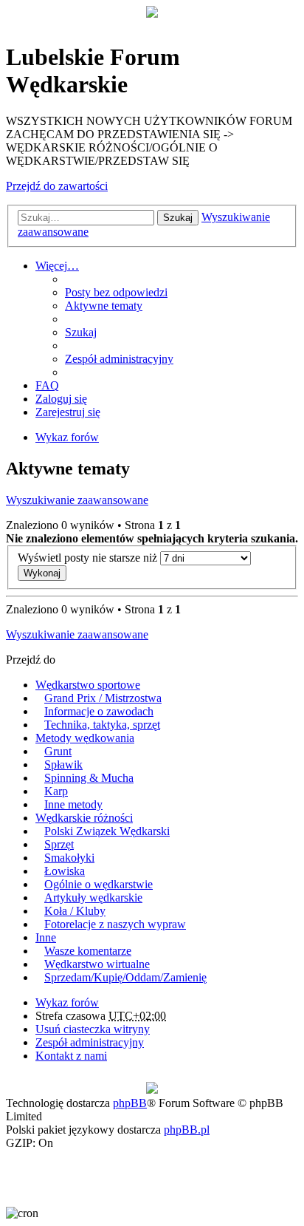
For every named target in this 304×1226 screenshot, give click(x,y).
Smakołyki (69, 857)
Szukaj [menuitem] (81, 332)
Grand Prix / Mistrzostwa (103, 698)
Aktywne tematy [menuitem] (103, 305)
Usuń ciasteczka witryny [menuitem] (92, 1029)
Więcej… (57, 265)
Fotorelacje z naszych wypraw (115, 924)
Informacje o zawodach (98, 711)
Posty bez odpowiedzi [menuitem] (116, 292)
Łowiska (64, 871)
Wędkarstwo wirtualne (97, 964)
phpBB (130, 1103)
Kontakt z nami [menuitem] (71, 1055)
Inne (45, 937)
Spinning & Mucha (89, 778)
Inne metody (73, 804)
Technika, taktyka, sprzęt (102, 724)
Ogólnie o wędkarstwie (98, 884)
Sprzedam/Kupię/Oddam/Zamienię (125, 977)
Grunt (58, 751)
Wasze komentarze (87, 950)
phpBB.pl (187, 1129)
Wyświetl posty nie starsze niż (89, 557)
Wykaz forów (67, 1002)
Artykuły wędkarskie (93, 897)
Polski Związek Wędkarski (107, 831)
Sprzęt (59, 844)
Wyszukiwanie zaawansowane (77, 500)
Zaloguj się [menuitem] (61, 398)
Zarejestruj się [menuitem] (67, 412)
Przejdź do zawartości (57, 186)
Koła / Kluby (75, 911)
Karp (56, 791)
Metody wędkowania (84, 738)
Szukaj (178, 217)
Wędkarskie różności (84, 817)
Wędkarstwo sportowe (87, 684)
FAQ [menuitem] (47, 385)
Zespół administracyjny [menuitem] (119, 359)
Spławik (63, 764)
